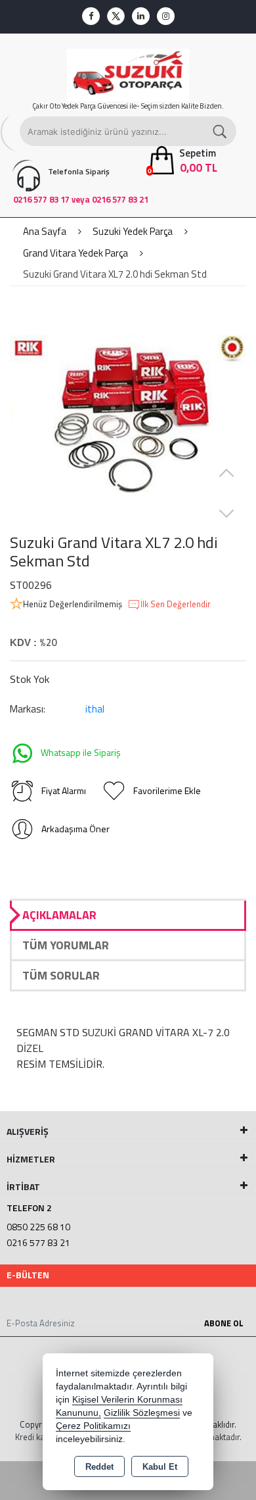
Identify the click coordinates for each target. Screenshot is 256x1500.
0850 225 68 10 (38, 1227)
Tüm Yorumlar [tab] (65, 945)
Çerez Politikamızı (93, 1426)
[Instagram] (166, 16)
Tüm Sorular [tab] (61, 975)
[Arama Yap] (220, 131)
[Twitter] (116, 16)
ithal (94, 708)
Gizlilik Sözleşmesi (142, 1413)
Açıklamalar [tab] (59, 915)
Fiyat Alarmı (63, 790)
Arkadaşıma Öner (75, 829)
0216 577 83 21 (38, 1242)
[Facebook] (91, 16)
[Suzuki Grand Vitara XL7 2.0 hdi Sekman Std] (128, 414)
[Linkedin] (141, 16)
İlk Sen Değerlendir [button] (175, 604)
